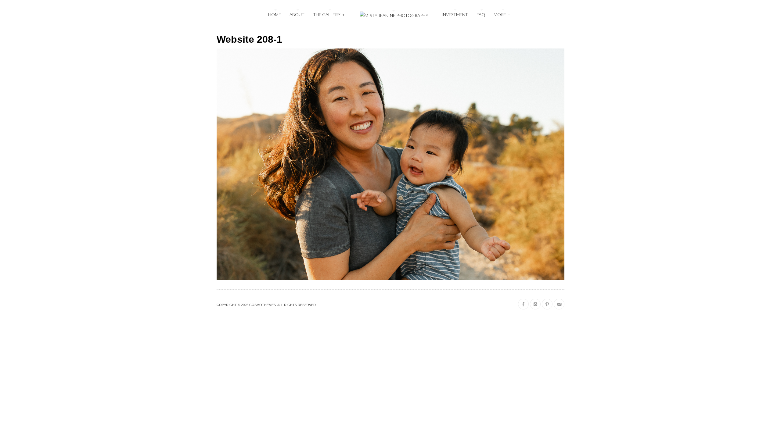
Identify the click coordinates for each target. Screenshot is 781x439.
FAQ (481, 14)
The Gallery (329, 14)
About (297, 14)
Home (274, 14)
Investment (454, 14)
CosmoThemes (262, 305)
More (502, 14)
